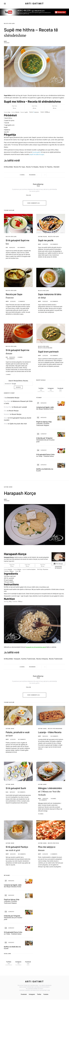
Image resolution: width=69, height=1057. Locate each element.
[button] (55, 566)
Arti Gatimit (34, 3)
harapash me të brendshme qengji (36, 647)
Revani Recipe (14, 411)
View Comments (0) (33, 203)
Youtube (45, 994)
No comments (21, 247)
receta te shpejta (32, 167)
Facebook (24, 994)
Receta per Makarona (55, 728)
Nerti (5, 41)
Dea (7, 247)
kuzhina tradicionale (28, 659)
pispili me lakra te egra (37, 154)
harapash (17, 659)
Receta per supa (9, 23)
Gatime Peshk (42, 236)
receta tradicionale (55, 659)
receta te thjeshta (45, 167)
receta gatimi (37, 152)
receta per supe (19, 167)
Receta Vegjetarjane (45, 347)
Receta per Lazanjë (20, 407)
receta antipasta (42, 659)
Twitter (39, 994)
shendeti (56, 167)
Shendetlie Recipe (13, 398)
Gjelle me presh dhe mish (18, 424)
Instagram (32, 994)
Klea (7, 792)
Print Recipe (59, 563)
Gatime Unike (8, 487)
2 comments (21, 301)
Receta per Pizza (53, 843)
